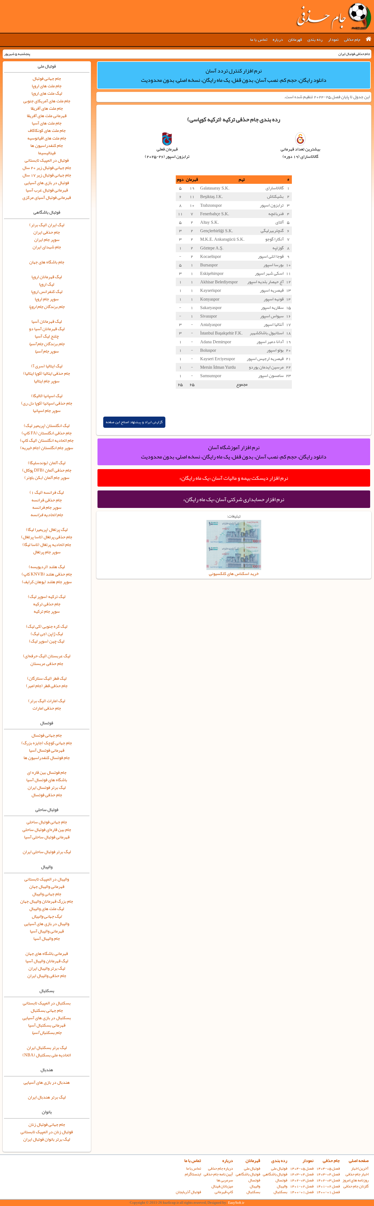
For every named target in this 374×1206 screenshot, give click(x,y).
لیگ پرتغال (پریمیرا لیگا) (47, 529)
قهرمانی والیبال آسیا (47, 931)
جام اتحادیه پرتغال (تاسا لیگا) (46, 544)
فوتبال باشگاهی (275, 1174)
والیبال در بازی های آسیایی (46, 923)
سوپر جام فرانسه (46, 507)
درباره (278, 39)
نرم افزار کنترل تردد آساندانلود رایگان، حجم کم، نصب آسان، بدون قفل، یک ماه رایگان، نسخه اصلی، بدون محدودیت (233, 75)
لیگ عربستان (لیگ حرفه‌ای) (46, 656)
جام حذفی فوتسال (46, 795)
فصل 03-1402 (328, 1180)
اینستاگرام (193, 1174)
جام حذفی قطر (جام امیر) (47, 685)
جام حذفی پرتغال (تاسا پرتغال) (46, 537)
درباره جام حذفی (220, 1168)
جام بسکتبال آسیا (47, 1032)
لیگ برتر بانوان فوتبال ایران (46, 1139)
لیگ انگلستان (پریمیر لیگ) (47, 425)
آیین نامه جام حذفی (218, 1174)
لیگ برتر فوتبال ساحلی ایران (47, 851)
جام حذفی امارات (47, 708)
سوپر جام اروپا (47, 299)
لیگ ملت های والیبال (46, 908)
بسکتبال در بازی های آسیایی (46, 1017)
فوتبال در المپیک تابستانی (47, 160)
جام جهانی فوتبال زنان (46, 1124)
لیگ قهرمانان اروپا (46, 276)
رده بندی (315, 39)
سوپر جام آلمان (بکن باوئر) (46, 477)
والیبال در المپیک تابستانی (46, 879)
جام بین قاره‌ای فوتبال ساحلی (46, 829)
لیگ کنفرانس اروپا (46, 291)
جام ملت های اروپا (47, 86)
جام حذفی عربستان (46, 663)
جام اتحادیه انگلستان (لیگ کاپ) (47, 440)
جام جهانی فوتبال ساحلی (47, 822)
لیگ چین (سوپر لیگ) (46, 641)
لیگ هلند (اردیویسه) (47, 566)
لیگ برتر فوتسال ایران (47, 787)
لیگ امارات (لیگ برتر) (46, 700)
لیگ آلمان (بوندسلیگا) (46, 462)
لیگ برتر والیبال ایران (46, 968)
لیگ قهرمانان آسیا (46, 321)
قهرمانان (295, 39)
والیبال (282, 1186)
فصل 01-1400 (328, 1192)
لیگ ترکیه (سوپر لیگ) (46, 596)
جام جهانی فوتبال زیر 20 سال (46, 167)
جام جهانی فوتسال (46, 735)
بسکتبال (280, 1192)
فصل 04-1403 (328, 1174)
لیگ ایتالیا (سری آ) (46, 366)
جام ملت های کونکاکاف (47, 130)
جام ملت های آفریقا (47, 108)
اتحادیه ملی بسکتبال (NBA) (46, 1055)
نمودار (333, 39)
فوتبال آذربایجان (188, 1192)
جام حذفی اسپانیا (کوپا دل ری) (46, 403)
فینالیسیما (47, 153)
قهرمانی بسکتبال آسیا (46, 1025)
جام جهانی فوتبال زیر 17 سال (46, 175)
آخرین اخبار (360, 1168)
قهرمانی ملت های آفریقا (47, 115)
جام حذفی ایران (46, 232)
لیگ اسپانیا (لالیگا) (46, 395)
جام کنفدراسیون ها (46, 145)
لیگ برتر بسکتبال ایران (47, 1047)
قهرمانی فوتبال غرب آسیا (47, 190)
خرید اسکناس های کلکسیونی (234, 573)
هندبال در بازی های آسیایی (47, 1082)
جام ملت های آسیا (47, 123)
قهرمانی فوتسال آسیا (46, 750)
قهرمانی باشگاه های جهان (46, 953)
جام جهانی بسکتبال (47, 1010)
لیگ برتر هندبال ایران (47, 1097)
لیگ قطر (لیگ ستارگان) (47, 678)
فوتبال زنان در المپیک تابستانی (47, 1131)
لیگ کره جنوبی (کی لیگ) (46, 626)
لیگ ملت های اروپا (46, 93)
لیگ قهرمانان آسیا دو (47, 328)
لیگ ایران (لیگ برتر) (46, 224)
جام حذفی (352, 39)
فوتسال (281, 1180)
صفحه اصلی (359, 1160)
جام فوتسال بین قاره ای (47, 772)
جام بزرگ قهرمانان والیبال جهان (46, 901)
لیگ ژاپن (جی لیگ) (47, 633)
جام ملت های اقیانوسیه (46, 138)
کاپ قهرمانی (224, 1192)
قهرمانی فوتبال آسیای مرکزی (46, 197)
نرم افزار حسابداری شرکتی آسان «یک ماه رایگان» (233, 499)
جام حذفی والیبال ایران (46, 975)
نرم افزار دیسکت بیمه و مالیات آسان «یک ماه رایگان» (233, 477)
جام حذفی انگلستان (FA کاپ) (47, 433)
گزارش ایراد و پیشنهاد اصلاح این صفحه (134, 422)
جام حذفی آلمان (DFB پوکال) (46, 470)
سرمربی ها (225, 1180)
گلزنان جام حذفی (356, 1186)
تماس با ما (258, 39)
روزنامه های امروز (356, 1180)
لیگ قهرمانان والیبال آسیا (46, 961)
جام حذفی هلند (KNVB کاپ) (47, 574)
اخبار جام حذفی (357, 1174)
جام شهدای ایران (47, 247)
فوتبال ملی (279, 1168)
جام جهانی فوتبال (47, 78)
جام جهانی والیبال (46, 894)
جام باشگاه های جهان (46, 262)
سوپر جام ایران (46, 239)
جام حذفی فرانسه (46, 500)
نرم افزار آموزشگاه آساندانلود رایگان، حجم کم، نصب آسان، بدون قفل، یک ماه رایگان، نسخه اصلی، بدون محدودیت (233, 452)
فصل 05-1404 (328, 1168)
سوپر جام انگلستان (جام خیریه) (46, 447)
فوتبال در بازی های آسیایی (46, 182)
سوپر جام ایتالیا (46, 381)
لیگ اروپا (46, 284)
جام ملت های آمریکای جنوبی (46, 101)
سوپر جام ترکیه (47, 611)
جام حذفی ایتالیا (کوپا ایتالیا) (46, 373)
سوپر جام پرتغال (47, 552)
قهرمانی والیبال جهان (46, 886)
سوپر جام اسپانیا (47, 410)
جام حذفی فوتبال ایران (333, 16)
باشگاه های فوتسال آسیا (46, 779)
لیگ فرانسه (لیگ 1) (47, 492)
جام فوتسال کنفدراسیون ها (47, 757)
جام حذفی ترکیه (47, 604)
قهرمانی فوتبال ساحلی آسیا (47, 837)
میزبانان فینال (222, 1186)
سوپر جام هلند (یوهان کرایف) (47, 581)
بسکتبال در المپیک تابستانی (47, 1003)
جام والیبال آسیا (46, 938)
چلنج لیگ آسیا (47, 336)
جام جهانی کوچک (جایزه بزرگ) (46, 743)
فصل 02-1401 (328, 1186)
